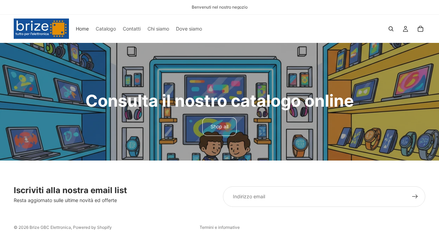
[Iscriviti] (415, 196)
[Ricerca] (391, 28)
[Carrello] (420, 28)
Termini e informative (220, 227)
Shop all (219, 126)
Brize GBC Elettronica (50, 227)
